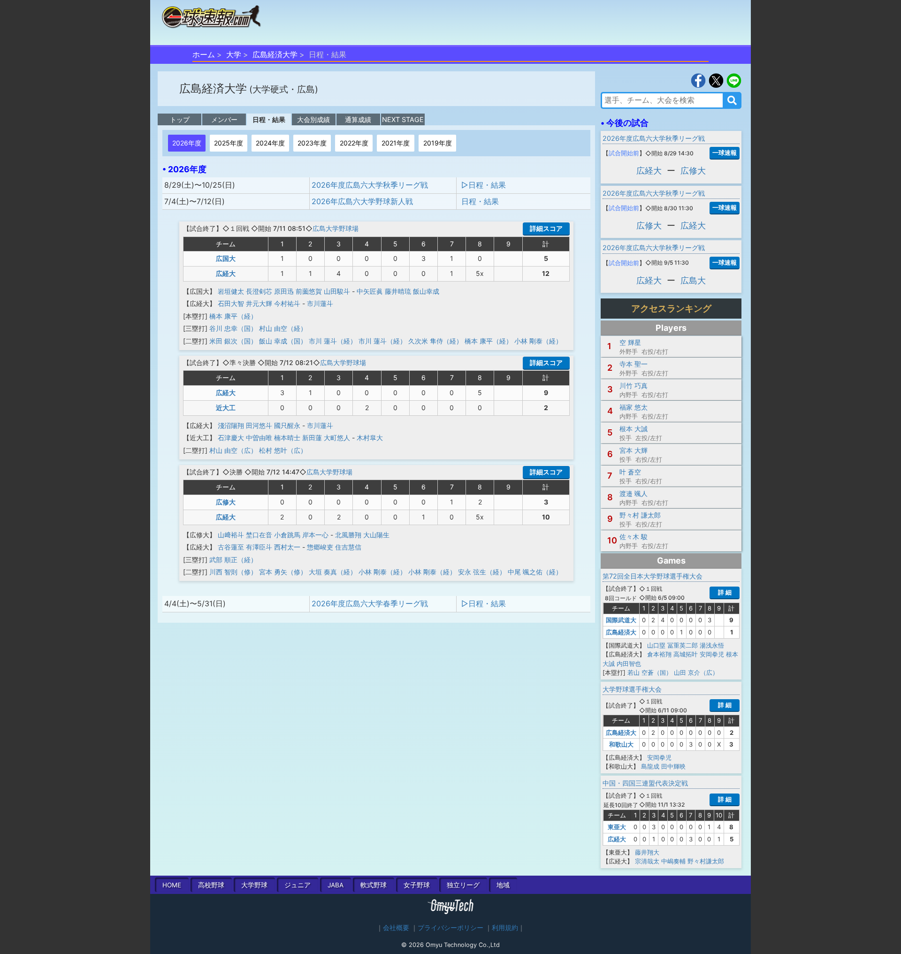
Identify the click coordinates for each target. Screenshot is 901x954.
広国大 (226, 258)
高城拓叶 (685, 654)
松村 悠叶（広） (283, 450)
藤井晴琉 (398, 291)
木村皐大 (370, 438)
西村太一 (287, 547)
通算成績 (358, 119)
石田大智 (231, 303)
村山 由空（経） (283, 328)
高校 (211, 885)
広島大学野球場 (336, 228)
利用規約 (505, 927)
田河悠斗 (259, 425)
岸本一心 (315, 535)
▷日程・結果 (483, 185)
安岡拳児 (712, 654)
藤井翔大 (647, 852)
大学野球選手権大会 (632, 689)
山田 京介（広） (696, 672)
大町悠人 (337, 438)
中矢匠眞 (370, 291)
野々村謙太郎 (705, 861)
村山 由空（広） (233, 450)
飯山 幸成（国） (283, 341)
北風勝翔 (348, 535)
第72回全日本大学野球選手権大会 (652, 576)
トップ (180, 119)
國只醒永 (287, 425)
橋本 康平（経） (233, 316)
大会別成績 (313, 119)
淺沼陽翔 (231, 425)
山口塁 (656, 645)
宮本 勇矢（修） (283, 572)
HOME (171, 885)
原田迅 (284, 291)
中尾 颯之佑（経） (535, 572)
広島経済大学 (275, 54)
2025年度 (228, 143)
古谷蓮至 (231, 547)
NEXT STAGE (403, 119)
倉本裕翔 (659, 654)
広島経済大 (621, 632)
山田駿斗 (337, 291)
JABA (336, 885)
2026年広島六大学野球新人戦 (362, 201)
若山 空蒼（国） (649, 672)
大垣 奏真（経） (333, 572)
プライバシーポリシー (450, 927)
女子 (417, 885)
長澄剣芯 (259, 291)
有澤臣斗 (259, 547)
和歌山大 (621, 744)
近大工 (226, 408)
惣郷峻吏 (320, 547)
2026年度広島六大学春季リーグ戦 (370, 603)
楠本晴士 (287, 438)
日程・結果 (268, 119)
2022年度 (354, 143)
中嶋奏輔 (673, 861)
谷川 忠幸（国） (233, 328)
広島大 (693, 280)
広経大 (226, 273)
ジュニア (297, 885)
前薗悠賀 (309, 291)
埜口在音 (259, 535)
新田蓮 (312, 438)
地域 (503, 885)
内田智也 (629, 663)
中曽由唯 (259, 438)
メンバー (224, 119)
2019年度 (437, 143)
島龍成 (650, 766)
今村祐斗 (287, 303)
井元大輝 (259, 303)
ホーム (203, 54)
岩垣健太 (231, 291)
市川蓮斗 (320, 303)
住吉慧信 (348, 547)
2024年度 (270, 143)
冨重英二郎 (682, 645)
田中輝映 (673, 766)
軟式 (373, 885)
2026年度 (186, 143)
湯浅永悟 (712, 645)
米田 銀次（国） (233, 341)
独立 (463, 885)
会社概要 (396, 927)
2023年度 (312, 143)
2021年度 (396, 143)
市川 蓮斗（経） (333, 341)
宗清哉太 (647, 861)
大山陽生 (376, 535)
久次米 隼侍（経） (435, 341)
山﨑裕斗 (231, 535)
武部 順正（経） (233, 560)
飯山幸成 (426, 291)
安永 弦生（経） (482, 572)
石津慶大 (231, 438)
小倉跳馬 (287, 535)
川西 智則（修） (233, 572)
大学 (233, 54)
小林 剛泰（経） (538, 341)
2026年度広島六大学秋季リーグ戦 (370, 185)
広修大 (226, 502)
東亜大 (617, 827)
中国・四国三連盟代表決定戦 (645, 783)
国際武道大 (621, 620)
